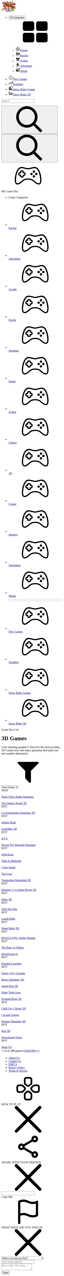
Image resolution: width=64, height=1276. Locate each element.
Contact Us (15, 1061)
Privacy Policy (17, 1067)
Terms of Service (18, 1070)
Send (5, 1272)
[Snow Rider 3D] (8, 11)
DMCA (13, 1064)
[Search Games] (29, 120)
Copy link (7, 1196)
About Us (14, 1057)
